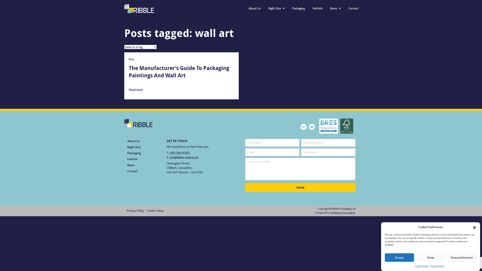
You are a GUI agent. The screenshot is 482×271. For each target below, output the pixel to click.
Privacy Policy (437, 266)
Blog (131, 59)
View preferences (462, 257)
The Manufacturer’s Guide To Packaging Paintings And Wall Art (179, 71)
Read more (136, 89)
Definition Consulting (342, 212)
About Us (255, 8)
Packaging (298, 8)
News (333, 8)
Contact (353, 8)
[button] (474, 227)
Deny (430, 257)
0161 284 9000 (180, 153)
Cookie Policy (422, 266)
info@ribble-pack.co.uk (184, 157)
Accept (399, 257)
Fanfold (317, 8)
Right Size (274, 8)
